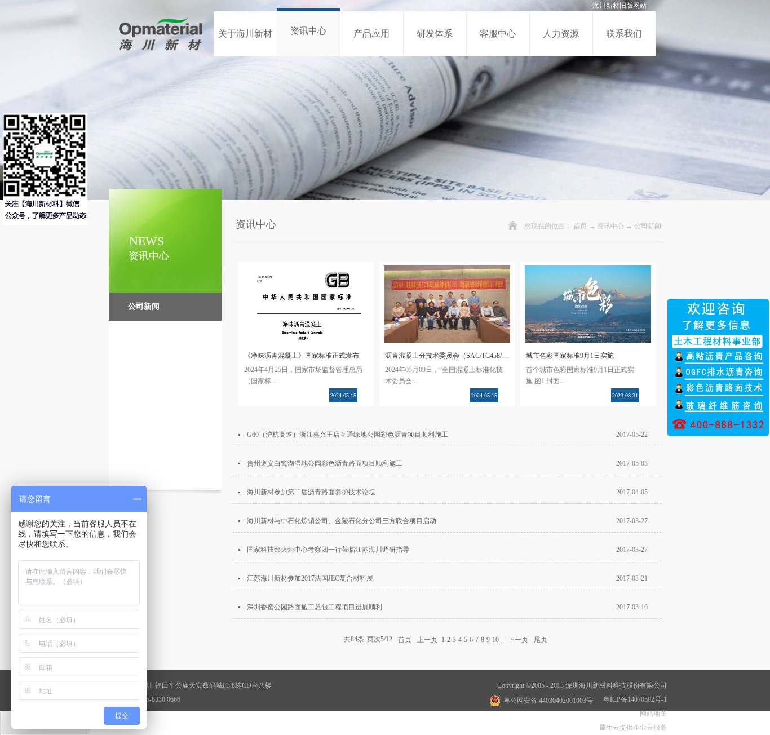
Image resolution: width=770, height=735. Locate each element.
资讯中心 (610, 226)
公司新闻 (647, 226)
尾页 (540, 639)
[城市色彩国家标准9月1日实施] (588, 272)
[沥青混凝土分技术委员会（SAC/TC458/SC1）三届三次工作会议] (447, 272)
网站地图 (651, 714)
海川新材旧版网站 (619, 6)
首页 (580, 226)
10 (495, 640)
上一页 (427, 639)
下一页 (518, 639)
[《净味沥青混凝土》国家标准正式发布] (306, 272)
